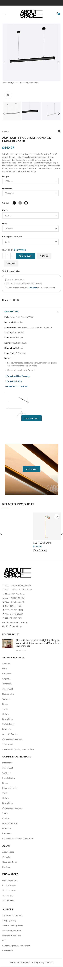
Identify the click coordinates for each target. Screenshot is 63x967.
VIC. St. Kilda (8, 900)
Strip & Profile (8, 724)
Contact (49, 962)
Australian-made (9, 823)
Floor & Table (8, 694)
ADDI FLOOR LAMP (42, 543)
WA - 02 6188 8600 (14, 614)
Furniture (6, 729)
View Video (32, 469)
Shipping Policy (9, 920)
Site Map (6, 867)
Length (5, 176)
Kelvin (5, 210)
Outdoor (6, 699)
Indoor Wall (7, 688)
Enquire (11, 263)
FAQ (4, 940)
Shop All (6, 663)
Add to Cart (25, 256)
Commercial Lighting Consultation (17, 838)
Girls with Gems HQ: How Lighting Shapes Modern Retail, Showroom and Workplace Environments (38, 643)
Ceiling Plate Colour (12, 236)
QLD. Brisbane (9, 885)
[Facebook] (11, 300)
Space (5, 813)
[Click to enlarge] (8, 95)
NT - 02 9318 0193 (13, 618)
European (6, 673)
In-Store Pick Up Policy (12, 925)
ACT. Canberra (9, 890)
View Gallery (31, 418)
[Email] (14, 300)
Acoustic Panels (9, 734)
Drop (4, 223)
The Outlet (7, 744)
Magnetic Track (9, 788)
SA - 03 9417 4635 (13, 606)
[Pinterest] (18, 300)
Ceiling (5, 714)
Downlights (7, 719)
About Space (8, 851)
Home (4, 131)
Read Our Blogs (9, 862)
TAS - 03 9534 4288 (14, 610)
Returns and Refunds (12, 930)
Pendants (6, 683)
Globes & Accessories (12, 739)
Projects (6, 857)
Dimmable (7, 188)
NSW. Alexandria (9, 880)
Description (11, 311)
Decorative (7, 762)
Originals (6, 678)
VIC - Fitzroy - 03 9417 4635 (18, 585)
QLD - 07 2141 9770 (14, 602)
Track (4, 709)
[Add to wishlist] (56, 516)
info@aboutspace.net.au (16, 622)
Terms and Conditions (12, 915)
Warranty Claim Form (11, 935)
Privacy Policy (38, 962)
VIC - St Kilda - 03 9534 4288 (18, 589)
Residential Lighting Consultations (18, 749)
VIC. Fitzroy (7, 895)
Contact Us (7, 950)
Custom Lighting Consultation (16, 945)
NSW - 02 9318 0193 (14, 593)
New (4, 668)
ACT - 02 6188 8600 (14, 598)
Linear (5, 704)
